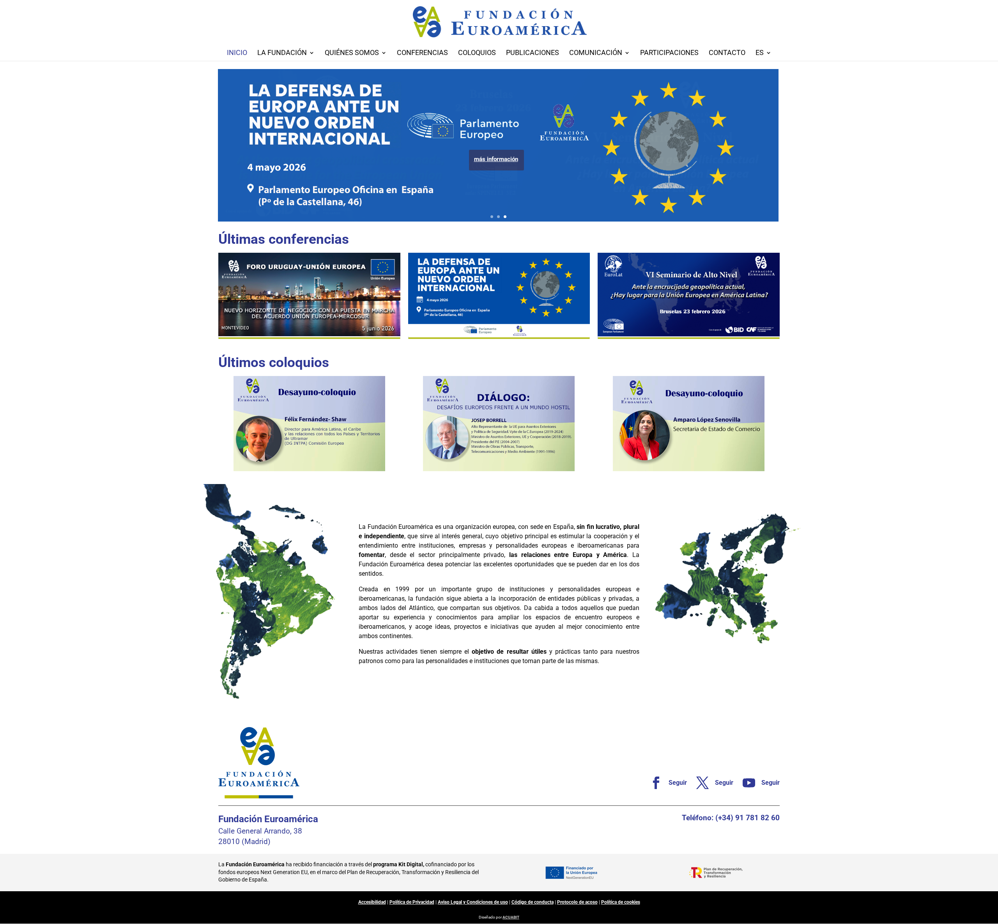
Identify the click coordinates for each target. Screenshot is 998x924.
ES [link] (760, 53)
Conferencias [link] (422, 53)
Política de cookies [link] (620, 902)
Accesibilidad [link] (372, 902)
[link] (665, 782)
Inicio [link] (237, 53)
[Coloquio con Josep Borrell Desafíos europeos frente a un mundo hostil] (499, 423)
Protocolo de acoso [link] (577, 902)
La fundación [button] (282, 53)
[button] (990, 867)
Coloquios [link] (477, 53)
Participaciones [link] (669, 53)
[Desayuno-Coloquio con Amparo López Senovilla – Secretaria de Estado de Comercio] (688, 423)
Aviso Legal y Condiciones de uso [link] (473, 902)
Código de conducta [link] (532, 902)
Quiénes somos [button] (352, 53)
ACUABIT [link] (511, 917)
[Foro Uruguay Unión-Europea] (309, 296)
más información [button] (496, 159)
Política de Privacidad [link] (411, 902)
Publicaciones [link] (532, 53)
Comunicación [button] (595, 53)
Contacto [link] (727, 53)
